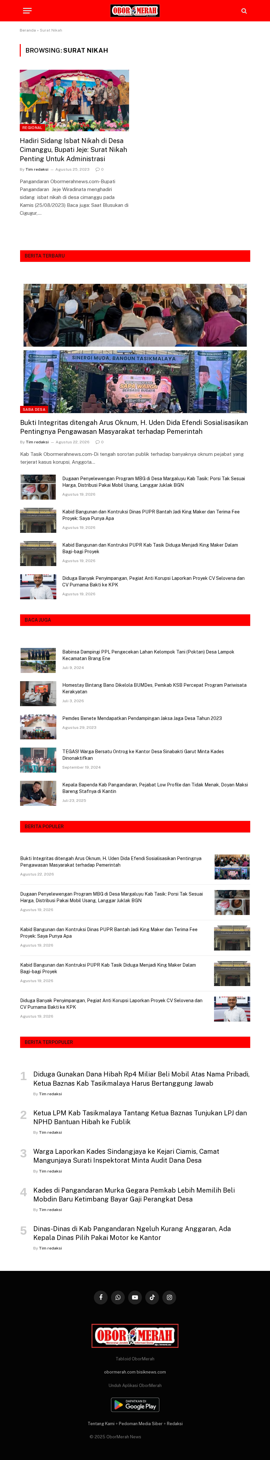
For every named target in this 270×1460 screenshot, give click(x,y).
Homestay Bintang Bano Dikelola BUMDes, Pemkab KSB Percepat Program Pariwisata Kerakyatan (154, 688)
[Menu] (27, 10)
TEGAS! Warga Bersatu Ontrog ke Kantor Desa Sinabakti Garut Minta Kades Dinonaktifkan (143, 755)
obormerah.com (120, 1372)
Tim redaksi (36, 169)
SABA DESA (34, 409)
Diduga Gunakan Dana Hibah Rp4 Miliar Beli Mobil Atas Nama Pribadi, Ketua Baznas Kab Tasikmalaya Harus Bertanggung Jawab (141, 1078)
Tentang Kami (101, 1423)
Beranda (28, 30)
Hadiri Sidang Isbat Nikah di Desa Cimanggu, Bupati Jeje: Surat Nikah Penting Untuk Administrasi (73, 149)
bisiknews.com (151, 1372)
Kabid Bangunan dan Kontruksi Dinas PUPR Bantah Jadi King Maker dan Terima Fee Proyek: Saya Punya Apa (151, 515)
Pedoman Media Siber (141, 1423)
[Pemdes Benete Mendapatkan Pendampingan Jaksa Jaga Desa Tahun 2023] (38, 726)
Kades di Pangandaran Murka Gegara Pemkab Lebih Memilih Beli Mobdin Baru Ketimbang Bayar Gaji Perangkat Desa (134, 1194)
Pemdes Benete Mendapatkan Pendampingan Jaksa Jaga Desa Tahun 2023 (142, 718)
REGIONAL (32, 128)
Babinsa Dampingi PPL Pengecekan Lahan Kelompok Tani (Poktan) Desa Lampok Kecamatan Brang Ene (148, 655)
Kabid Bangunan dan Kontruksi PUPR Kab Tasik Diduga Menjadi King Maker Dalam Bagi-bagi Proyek (150, 548)
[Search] (243, 10)
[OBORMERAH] (135, 11)
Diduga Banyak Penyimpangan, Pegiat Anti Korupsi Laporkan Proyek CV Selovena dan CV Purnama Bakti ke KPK (153, 581)
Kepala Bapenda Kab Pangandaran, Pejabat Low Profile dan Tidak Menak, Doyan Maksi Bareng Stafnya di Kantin (155, 788)
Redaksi (175, 1423)
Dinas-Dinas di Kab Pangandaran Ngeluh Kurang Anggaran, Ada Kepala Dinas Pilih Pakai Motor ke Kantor (132, 1233)
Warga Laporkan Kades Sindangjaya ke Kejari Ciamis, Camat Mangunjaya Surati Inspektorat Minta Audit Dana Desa (126, 1156)
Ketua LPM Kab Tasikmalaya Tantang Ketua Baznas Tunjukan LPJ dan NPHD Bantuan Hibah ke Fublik (140, 1117)
